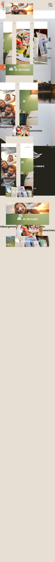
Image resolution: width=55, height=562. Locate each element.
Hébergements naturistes (27, 228)
